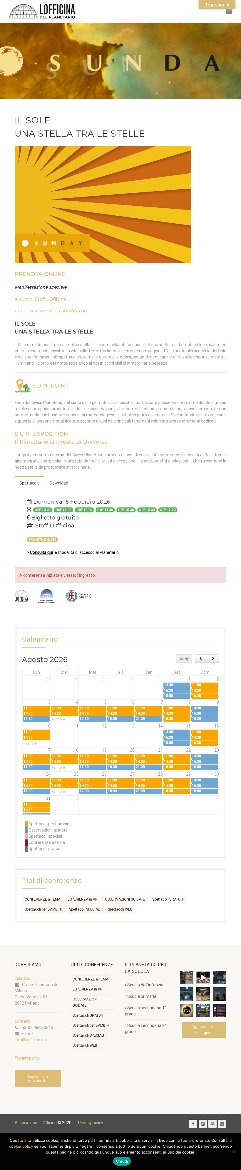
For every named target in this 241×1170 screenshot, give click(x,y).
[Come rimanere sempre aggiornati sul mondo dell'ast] (219, 1010)
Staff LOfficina (50, 299)
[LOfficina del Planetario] (42, 11)
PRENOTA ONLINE (40, 274)
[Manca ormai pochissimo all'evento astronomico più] (187, 1010)
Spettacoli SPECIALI (85, 909)
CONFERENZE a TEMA (42, 899)
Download (59, 483)
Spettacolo (29, 483)
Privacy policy (90, 1122)
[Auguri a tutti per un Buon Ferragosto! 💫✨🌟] (219, 977)
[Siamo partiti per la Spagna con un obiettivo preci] (203, 977)
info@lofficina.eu (30, 1039)
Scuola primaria (141, 996)
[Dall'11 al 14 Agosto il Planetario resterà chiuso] (203, 994)
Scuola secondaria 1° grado (145, 1010)
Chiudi (122, 1161)
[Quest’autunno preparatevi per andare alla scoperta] (187, 977)
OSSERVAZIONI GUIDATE (125, 899)
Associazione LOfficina (36, 1122)
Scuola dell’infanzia (145, 985)
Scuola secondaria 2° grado (145, 1028)
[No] (234, 1151)
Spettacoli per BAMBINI (43, 909)
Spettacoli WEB (120, 909)
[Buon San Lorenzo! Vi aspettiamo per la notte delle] (219, 994)
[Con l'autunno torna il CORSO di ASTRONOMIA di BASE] (203, 1010)
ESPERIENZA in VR (83, 899)
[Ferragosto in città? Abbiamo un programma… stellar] (187, 994)
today (183, 658)
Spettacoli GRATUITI (168, 899)
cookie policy (21, 1146)
